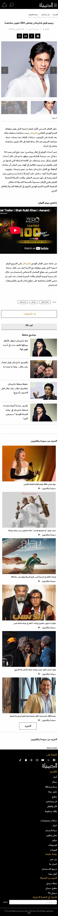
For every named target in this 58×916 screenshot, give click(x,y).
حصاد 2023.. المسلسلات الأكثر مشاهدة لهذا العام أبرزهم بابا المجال (33, 716)
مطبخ (54, 797)
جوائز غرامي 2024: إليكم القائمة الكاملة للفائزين (39, 484)
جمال (54, 782)
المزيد (28, 726)
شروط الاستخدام (49, 869)
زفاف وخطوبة (51, 811)
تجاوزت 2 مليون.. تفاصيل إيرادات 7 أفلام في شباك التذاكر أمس (34, 623)
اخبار (55, 825)
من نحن (53, 859)
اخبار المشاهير (45, 302)
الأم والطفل (52, 806)
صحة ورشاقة (51, 787)
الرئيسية (55, 14)
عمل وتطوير (51, 835)
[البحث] (11, 5)
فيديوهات (52, 845)
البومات (53, 850)
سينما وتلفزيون (33, 14)
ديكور (54, 840)
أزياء (55, 777)
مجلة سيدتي (51, 883)
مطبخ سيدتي (51, 888)
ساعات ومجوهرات (48, 820)
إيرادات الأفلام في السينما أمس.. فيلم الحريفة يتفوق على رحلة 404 (33, 577)
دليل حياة (52, 792)
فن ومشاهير (45, 14)
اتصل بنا (53, 864)
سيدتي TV (52, 893)
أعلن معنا (52, 874)
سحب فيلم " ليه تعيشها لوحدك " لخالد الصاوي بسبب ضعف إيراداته (32, 530)
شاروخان (33, 302)
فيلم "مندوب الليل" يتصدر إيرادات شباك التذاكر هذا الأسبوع (35, 669)
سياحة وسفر (51, 830)
